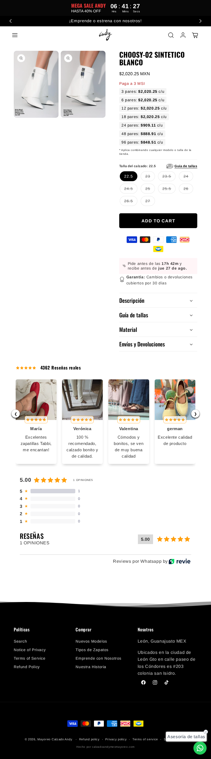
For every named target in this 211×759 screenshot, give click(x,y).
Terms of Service (30, 658)
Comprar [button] (83, 629)
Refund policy (89, 739)
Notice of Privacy (30, 650)
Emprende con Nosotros (98, 658)
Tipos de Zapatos (92, 650)
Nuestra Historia (91, 667)
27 (148, 199)
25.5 (167, 187)
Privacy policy (116, 739)
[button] (15, 35)
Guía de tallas (185, 166)
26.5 (128, 199)
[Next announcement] (200, 21)
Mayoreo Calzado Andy (54, 739)
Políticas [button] (21, 629)
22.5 (128, 176)
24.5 (128, 187)
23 (148, 174)
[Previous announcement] (11, 21)
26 (186, 187)
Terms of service (145, 739)
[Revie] (179, 561)
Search (20, 641)
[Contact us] (200, 748)
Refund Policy (27, 667)
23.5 (167, 174)
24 (186, 174)
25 (148, 187)
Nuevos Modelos (91, 641)
